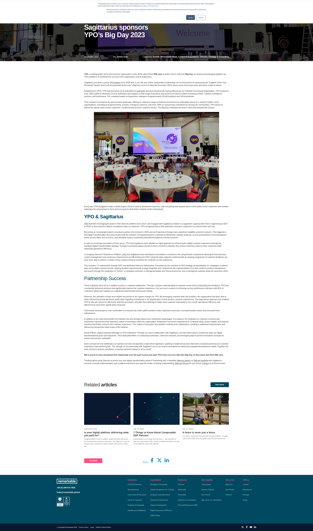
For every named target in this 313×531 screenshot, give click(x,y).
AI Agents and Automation (160, 495)
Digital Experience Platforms (161, 510)
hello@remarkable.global (68, 492)
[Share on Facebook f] (152, 460)
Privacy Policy (83, 527)
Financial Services (135, 484)
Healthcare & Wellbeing (137, 510)
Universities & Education (137, 495)
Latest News (206, 484)
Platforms (182, 480)
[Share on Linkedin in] (166, 460)
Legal (92, 527)
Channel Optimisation (158, 505)
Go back (93, 461)
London (246, 484)
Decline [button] (201, 17)
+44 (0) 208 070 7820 (66, 488)
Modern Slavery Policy (103, 527)
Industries (132, 480)
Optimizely (182, 490)
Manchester (247, 490)
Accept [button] (190, 17)
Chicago (246, 495)
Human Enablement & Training (162, 490)
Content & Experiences (159, 500)
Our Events (205, 495)
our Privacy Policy (152, 6)
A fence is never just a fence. (199, 432)
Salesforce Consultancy (187, 500)
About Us (229, 480)
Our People (229, 490)
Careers (228, 495)
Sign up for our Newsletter (211, 500)
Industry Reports (207, 490)
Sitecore (181, 484)
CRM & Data (155, 515)
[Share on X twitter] (159, 460)
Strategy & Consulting (158, 484)
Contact (205, 363)
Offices (246, 480)
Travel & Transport (135, 500)
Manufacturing (133, 490)
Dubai (245, 500)
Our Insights (207, 480)
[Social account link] (242, 527)
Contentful (182, 495)
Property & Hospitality (136, 505)
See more (219, 385)
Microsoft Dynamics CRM (187, 505)
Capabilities (155, 480)
